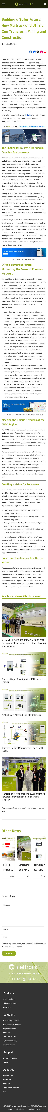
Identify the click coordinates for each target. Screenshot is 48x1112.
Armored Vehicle (9, 1037)
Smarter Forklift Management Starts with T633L (22, 750)
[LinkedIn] (30, 52)
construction (11, 808)
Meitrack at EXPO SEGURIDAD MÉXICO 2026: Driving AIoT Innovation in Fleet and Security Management (24, 643)
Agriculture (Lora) (10, 1041)
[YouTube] (45, 52)
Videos (5, 1062)
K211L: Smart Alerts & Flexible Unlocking (21, 715)
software (26, 808)
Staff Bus (6, 1033)
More (12, 876)
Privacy (10, 1109)
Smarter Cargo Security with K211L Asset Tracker (22, 681)
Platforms (7, 1007)
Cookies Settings (34, 1109)
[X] (38, 52)
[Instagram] (41, 52)
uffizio (4, 811)
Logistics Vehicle (9, 1029)
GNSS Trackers (9, 999)
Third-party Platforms (11, 1088)
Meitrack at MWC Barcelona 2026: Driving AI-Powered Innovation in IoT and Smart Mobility (24, 796)
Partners (6, 1084)
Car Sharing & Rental (11, 1020)
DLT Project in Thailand (12, 1025)
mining (19, 808)
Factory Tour (8, 1075)
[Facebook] (34, 52)
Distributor (7, 1080)
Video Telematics (10, 1003)
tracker (40, 808)
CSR (4, 1092)
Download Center (10, 1058)
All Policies (20, 1109)
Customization (9, 1045)
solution (34, 808)
